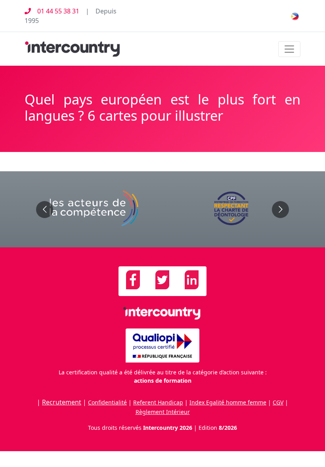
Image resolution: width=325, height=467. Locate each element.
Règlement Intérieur (163, 412)
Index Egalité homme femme (227, 402)
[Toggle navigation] (289, 49)
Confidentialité (107, 402)
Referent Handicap (158, 402)
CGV (278, 402)
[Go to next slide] (280, 209)
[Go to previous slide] (44, 209)
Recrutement (61, 402)
